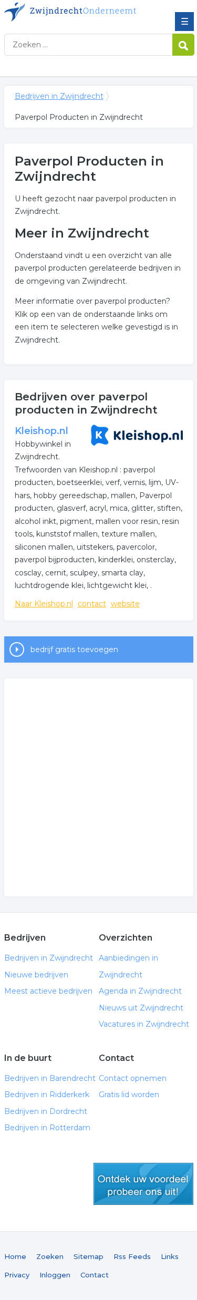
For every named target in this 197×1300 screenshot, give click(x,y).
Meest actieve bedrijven (48, 991)
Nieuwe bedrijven (36, 974)
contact (92, 603)
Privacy (16, 1275)
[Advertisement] (98, 787)
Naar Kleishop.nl (44, 603)
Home (15, 1256)
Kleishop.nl (41, 431)
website (125, 603)
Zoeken (50, 1256)
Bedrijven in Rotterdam (47, 1127)
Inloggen (54, 1275)
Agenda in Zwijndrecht (140, 991)
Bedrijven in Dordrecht (45, 1111)
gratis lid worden (143, 1184)
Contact (94, 1275)
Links (170, 1256)
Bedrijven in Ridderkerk (46, 1094)
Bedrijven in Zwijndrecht (80, 12)
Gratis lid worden (129, 1094)
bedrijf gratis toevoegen (74, 649)
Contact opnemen (133, 1078)
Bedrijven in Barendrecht (50, 1078)
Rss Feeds (132, 1256)
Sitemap (88, 1256)
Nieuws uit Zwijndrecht (141, 1008)
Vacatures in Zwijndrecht (144, 1024)
